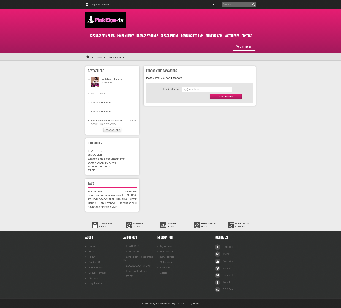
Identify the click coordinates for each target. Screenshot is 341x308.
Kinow (196, 303)
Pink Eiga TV (105, 20)
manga (92, 203)
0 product (245, 46)
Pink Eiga (121, 199)
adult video (108, 203)
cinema (105, 207)
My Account (166, 246)
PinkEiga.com (214, 35)
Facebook (228, 246)
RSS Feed (228, 289)
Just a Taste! (98, 93)
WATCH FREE (232, 35)
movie (133, 199)
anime (113, 207)
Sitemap (93, 278)
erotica (129, 195)
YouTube (228, 260)
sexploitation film (99, 195)
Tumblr (227, 282)
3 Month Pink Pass (101, 102)
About (92, 256)
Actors (163, 272)
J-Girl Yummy (125, 35)
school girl (95, 191)
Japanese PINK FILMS (102, 35)
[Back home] (88, 56)
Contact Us (95, 262)
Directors (165, 267)
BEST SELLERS (112, 130)
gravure (131, 191)
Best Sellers (167, 251)
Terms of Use (96, 267)
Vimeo (226, 268)
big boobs (94, 207)
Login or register (100, 4)
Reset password (225, 96)
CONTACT (247, 35)
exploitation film (103, 199)
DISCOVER (95, 154)
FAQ (91, 251)
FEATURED (95, 150)
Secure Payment (98, 272)
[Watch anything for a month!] (95, 81)
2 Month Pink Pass (101, 111)
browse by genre (147, 35)
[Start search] (253, 4)
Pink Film (116, 195)
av (89, 199)
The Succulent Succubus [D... (107, 120)
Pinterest (228, 275)
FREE (91, 170)
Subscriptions (167, 262)
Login (99, 56)
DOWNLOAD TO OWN (192, 35)
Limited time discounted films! (106, 158)
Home (92, 246)
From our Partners (99, 166)
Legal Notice (96, 283)
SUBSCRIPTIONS (169, 35)
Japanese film (128, 203)
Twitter (226, 253)
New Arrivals (167, 256)
